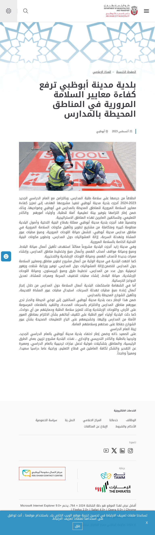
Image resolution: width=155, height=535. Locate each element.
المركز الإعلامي (102, 72)
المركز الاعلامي (92, 420)
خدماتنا (113, 420)
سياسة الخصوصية (46, 420)
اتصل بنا (70, 420)
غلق (77, 526)
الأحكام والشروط (126, 427)
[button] (6, 256)
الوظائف (131, 420)
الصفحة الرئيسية (126, 72)
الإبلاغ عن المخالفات (96, 427)
